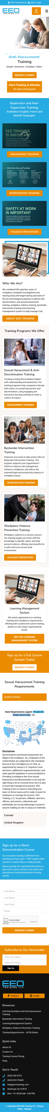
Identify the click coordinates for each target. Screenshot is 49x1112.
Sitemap (27, 1109)
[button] (24, 75)
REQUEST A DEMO (24, 930)
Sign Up (10, 968)
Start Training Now (18, 2)
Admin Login (35, 2)
